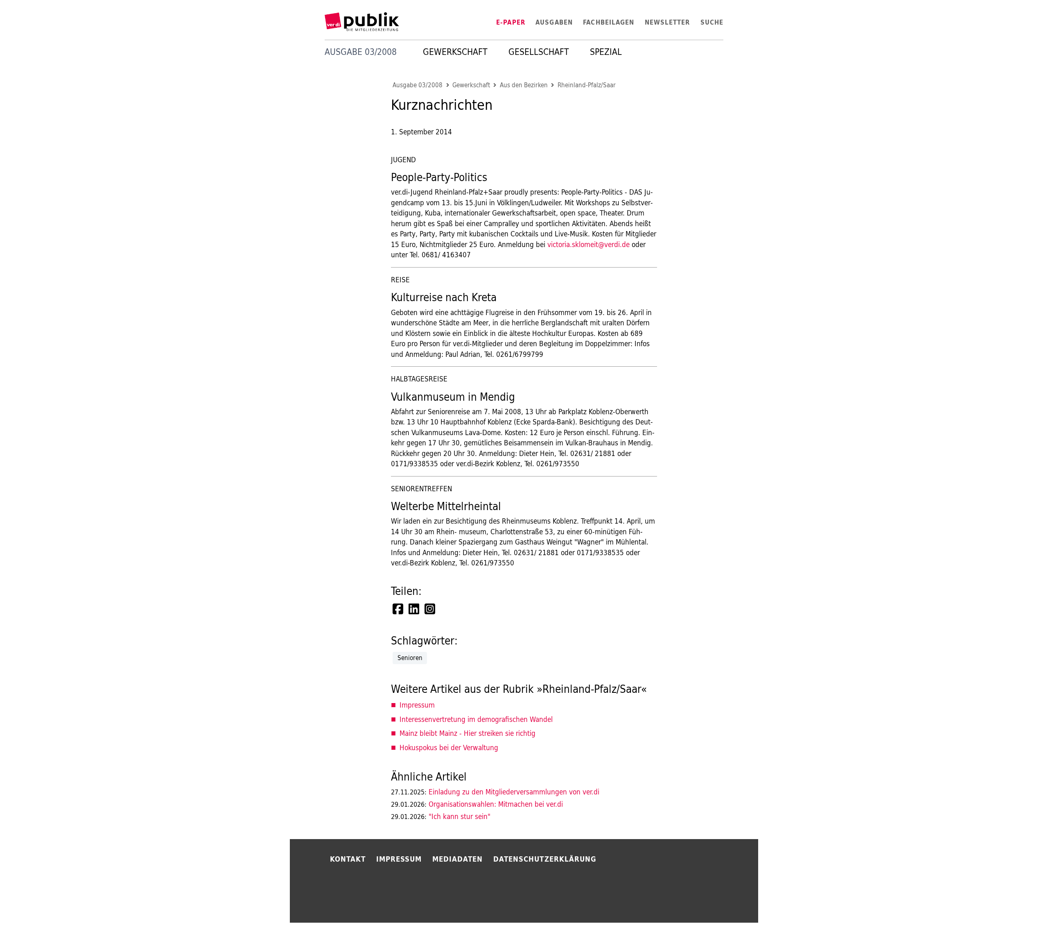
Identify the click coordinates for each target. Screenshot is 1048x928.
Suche (711, 22)
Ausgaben (554, 22)
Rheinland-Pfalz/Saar (587, 85)
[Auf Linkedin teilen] (415, 609)
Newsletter (667, 22)
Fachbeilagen (608, 22)
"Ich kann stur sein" (440, 816)
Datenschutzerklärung (544, 858)
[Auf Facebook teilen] (399, 609)
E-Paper (510, 22)
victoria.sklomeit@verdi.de (588, 244)
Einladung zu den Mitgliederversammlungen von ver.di (495, 792)
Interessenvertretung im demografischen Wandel (476, 719)
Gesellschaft (538, 52)
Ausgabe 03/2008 (418, 85)
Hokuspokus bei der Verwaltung (449, 747)
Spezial (606, 52)
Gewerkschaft (455, 52)
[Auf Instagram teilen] (431, 609)
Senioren (410, 658)
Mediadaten (457, 858)
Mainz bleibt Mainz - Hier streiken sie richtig (467, 733)
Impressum (417, 705)
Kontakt (348, 858)
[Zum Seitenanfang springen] (783, 903)
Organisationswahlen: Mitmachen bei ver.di (477, 804)
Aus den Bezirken (524, 85)
